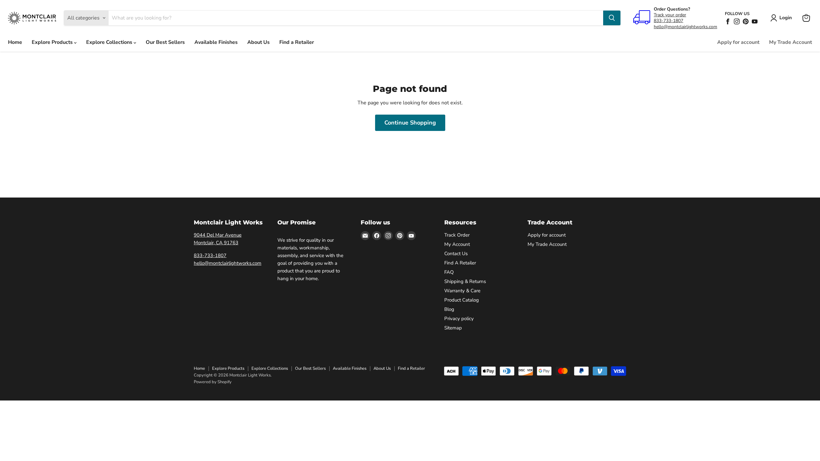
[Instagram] (737, 21)
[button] (782, 18)
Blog (449, 309)
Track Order (457, 235)
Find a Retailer (296, 42)
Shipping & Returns (465, 281)
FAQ (449, 272)
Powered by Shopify (213, 382)
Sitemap (453, 328)
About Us (258, 42)
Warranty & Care (462, 290)
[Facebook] (728, 21)
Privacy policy (459, 318)
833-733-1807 (668, 21)
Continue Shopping (410, 122)
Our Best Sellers (165, 42)
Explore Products (53, 42)
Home (15, 42)
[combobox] (356, 18)
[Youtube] (755, 21)
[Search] (611, 18)
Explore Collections (110, 42)
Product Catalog (461, 300)
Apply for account (738, 42)
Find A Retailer (460, 263)
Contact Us (456, 253)
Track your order (670, 15)
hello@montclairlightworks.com (685, 27)
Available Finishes (216, 42)
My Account (457, 244)
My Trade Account (790, 42)
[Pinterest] (746, 21)
